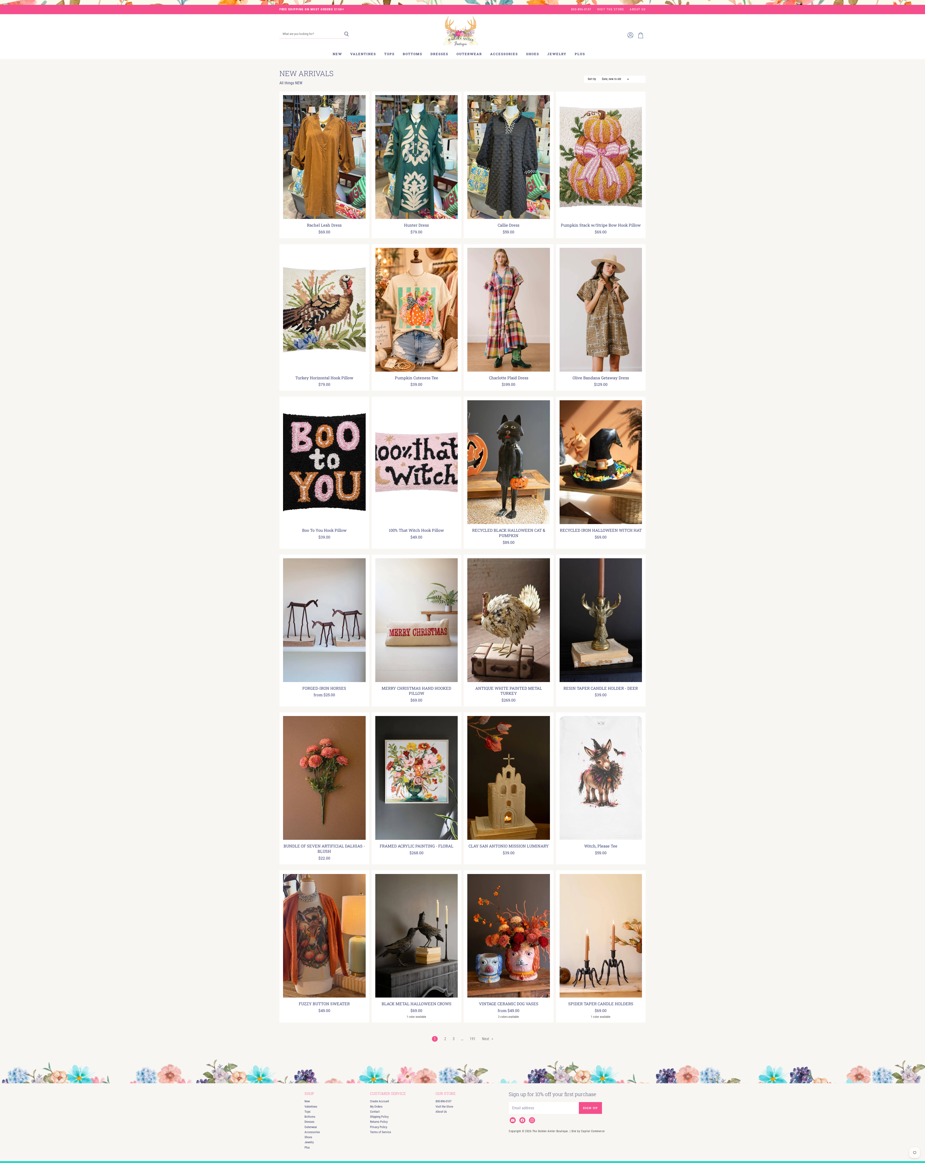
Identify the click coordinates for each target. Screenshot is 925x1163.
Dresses (439, 54)
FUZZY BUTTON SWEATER (324, 1003)
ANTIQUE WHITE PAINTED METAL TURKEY (508, 691)
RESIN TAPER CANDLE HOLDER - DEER (600, 688)
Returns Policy (379, 1122)
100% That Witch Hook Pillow (416, 530)
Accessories (504, 54)
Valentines (363, 54)
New (337, 54)
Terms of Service (380, 1132)
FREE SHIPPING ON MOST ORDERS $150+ (311, 9)
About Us (638, 9)
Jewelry (557, 54)
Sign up (590, 1108)
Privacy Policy (378, 1127)
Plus (580, 54)
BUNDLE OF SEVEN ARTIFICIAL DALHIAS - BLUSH (324, 848)
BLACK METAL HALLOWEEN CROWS (416, 1003)
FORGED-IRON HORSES (324, 688)
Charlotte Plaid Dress (508, 378)
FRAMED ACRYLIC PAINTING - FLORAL (416, 846)
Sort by (592, 79)
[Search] (346, 34)
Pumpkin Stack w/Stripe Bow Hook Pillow (601, 225)
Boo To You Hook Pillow (324, 530)
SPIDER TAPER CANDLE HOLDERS (600, 1003)
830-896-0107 (581, 9)
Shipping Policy (379, 1116)
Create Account (379, 1101)
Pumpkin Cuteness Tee (416, 378)
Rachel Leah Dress (324, 225)
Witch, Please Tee (600, 846)
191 (473, 1039)
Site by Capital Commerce (588, 1131)
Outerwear (469, 54)
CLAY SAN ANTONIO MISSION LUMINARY (509, 846)
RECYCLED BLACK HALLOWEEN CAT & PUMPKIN (508, 533)
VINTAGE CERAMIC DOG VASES (508, 1003)
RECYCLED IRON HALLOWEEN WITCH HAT (601, 530)
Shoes (532, 54)
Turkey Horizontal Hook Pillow (324, 378)
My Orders (376, 1106)
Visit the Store (610, 9)
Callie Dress (508, 225)
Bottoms (412, 54)
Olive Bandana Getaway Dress (601, 378)
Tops (389, 54)
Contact (375, 1111)
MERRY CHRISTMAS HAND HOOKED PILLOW (416, 691)
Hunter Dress (416, 225)
